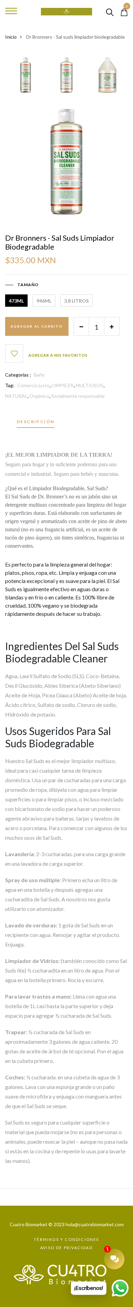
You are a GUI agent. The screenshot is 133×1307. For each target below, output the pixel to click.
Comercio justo (33, 385)
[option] (25, 77)
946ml (43, 301)
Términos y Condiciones (66, 1239)
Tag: (9, 385)
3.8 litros (76, 301)
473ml (16, 301)
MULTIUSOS (89, 385)
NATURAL (16, 396)
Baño (39, 375)
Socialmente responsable (78, 396)
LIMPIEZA (62, 385)
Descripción (35, 422)
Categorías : (18, 375)
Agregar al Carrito (37, 326)
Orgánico (39, 396)
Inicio (11, 37)
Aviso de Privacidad (66, 1247)
